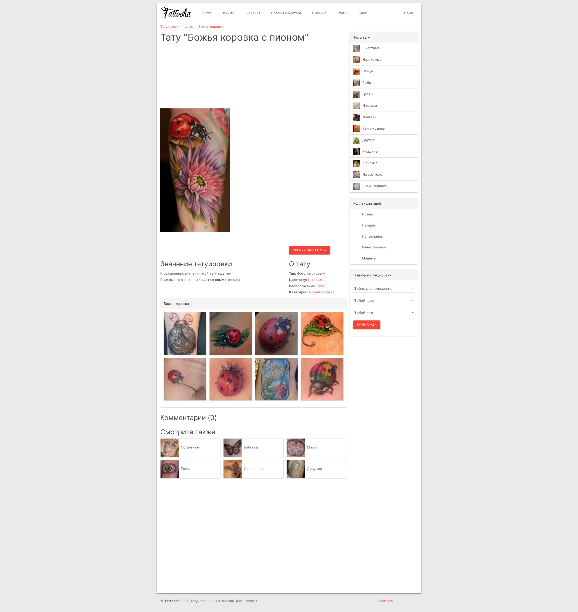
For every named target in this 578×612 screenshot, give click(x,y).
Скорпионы (253, 469)
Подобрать (367, 325)
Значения (252, 13)
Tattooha (176, 13)
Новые (367, 214)
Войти (408, 13)
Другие (368, 140)
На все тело (372, 175)
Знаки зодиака (374, 186)
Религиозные (373, 128)
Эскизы (227, 13)
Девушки (314, 469)
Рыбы (367, 82)
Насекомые (372, 59)
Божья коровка (211, 26)
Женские (370, 163)
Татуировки (169, 26)
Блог (362, 13)
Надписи (369, 105)
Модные (368, 258)
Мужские (370, 151)
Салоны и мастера (286, 13)
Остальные (190, 447)
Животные (371, 48)
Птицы (368, 71)
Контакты (386, 601)
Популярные (372, 236)
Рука (320, 286)
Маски (312, 447)
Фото (206, 13)
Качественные (373, 247)
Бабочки (251, 447)
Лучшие (368, 225)
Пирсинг (318, 13)
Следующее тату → (309, 250)
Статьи (342, 13)
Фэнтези (369, 117)
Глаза (185, 469)
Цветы (367, 94)
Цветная (315, 280)
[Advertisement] (253, 76)
